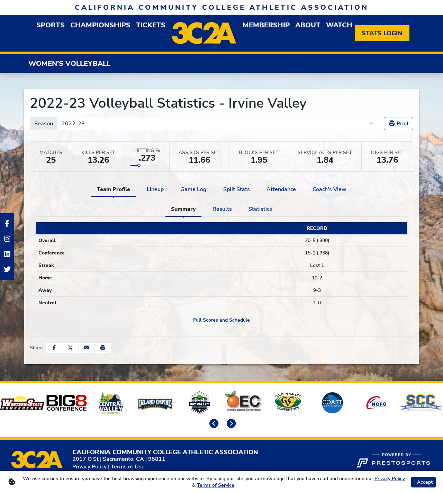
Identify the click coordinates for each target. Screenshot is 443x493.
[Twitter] (7, 269)
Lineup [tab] (155, 189)
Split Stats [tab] (236, 189)
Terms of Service (215, 485)
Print (402, 123)
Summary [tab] (183, 209)
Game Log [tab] (193, 189)
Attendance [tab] (281, 189)
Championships (100, 25)
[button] (102, 347)
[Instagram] (7, 239)
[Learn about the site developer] (393, 459)
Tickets (150, 25)
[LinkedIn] (7, 254)
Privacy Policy (89, 466)
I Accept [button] (423, 482)
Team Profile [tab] (113, 189)
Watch (339, 25)
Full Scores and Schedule (221, 320)
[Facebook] (7, 223)
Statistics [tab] (260, 209)
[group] (50, 25)
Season (43, 123)
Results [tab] (222, 209)
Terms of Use (128, 466)
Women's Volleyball (69, 63)
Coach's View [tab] (329, 189)
